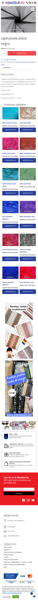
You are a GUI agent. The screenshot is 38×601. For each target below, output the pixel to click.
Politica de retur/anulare (11, 559)
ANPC (5, 567)
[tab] (7, 68)
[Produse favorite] (30, 3)
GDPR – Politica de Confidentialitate (14, 564)
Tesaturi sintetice (21, 62)
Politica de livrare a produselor (13, 552)
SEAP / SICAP (8, 547)
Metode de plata (9, 555)
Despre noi (7, 550)
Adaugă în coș (22, 53)
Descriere (7, 68)
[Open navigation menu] (3, 2)
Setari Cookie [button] (7, 597)
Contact (6, 557)
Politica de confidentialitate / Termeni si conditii (18, 562)
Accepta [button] (15, 597)
